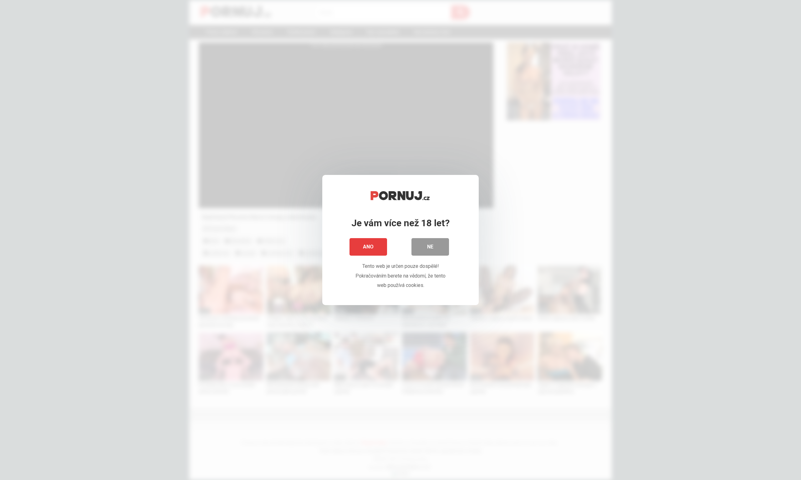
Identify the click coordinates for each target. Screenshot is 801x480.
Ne (430, 247)
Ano (368, 247)
